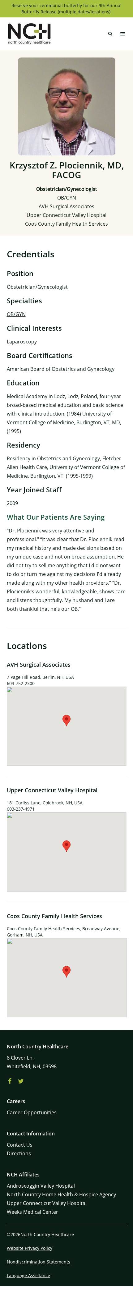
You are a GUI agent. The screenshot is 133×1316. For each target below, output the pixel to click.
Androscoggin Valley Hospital (41, 1185)
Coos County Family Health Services (66, 223)
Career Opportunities (32, 1112)
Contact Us (19, 1144)
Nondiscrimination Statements (38, 1262)
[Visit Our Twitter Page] (21, 1081)
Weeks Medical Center (32, 1211)
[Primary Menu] (123, 34)
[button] (66, 720)
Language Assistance (28, 1275)
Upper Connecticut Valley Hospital (66, 215)
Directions (19, 1153)
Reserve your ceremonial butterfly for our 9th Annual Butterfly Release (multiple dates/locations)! (66, 8)
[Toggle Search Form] (110, 34)
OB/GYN (66, 197)
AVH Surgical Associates (66, 206)
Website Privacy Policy (29, 1248)
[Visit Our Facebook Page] (10, 1081)
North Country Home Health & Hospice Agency (61, 1194)
